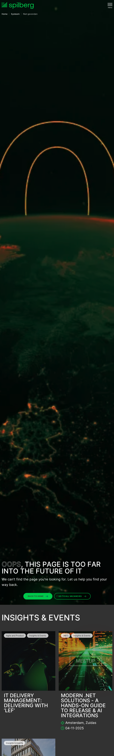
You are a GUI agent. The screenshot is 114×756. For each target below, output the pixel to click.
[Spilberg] (18, 5)
